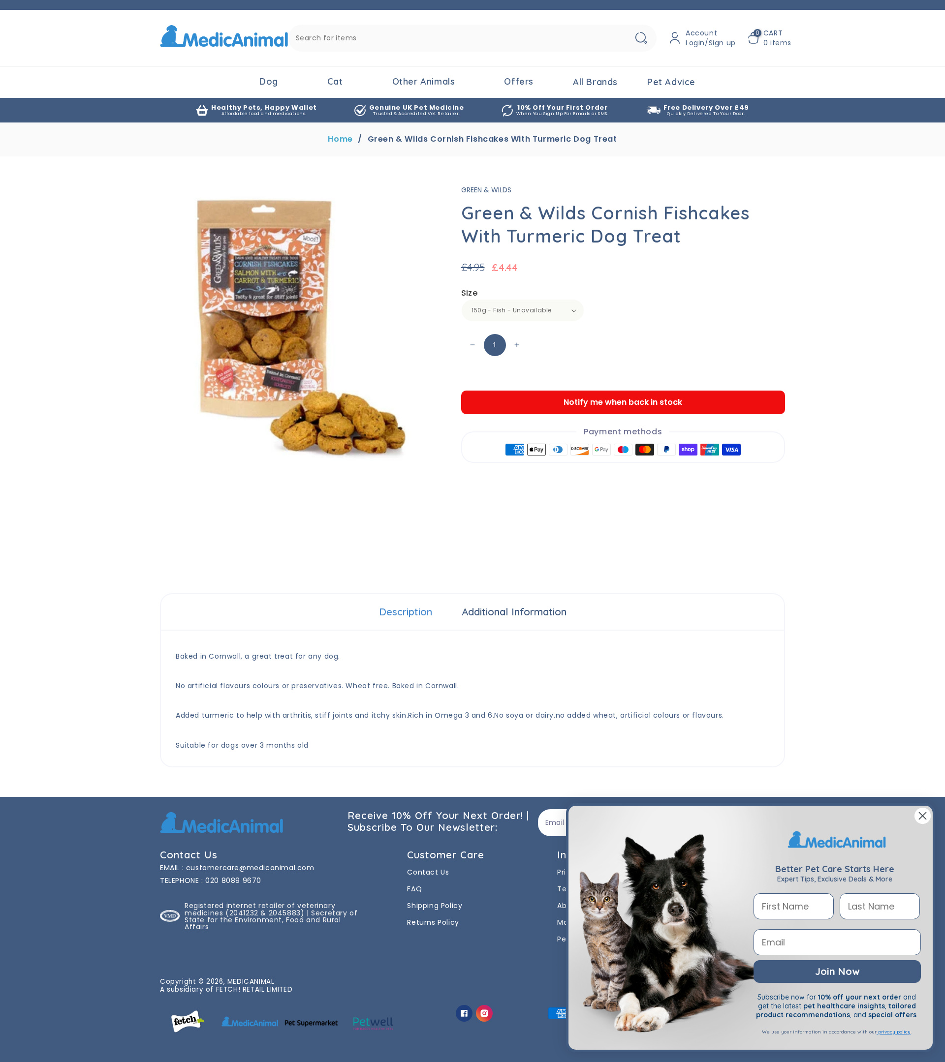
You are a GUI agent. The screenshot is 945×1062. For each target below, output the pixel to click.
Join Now (837, 971)
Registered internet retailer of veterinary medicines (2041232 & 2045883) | (260, 909)
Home (340, 139)
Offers (519, 81)
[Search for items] (641, 38)
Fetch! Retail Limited (254, 989)
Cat (335, 81)
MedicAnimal (251, 981)
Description (405, 612)
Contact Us (428, 872)
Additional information (514, 612)
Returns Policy (433, 922)
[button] (769, 38)
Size (469, 293)
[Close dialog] (922, 815)
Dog (268, 81)
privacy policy (894, 1032)
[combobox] (472, 38)
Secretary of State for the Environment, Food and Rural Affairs (271, 920)
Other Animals (423, 81)
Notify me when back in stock (623, 402)
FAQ (414, 889)
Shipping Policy (434, 905)
